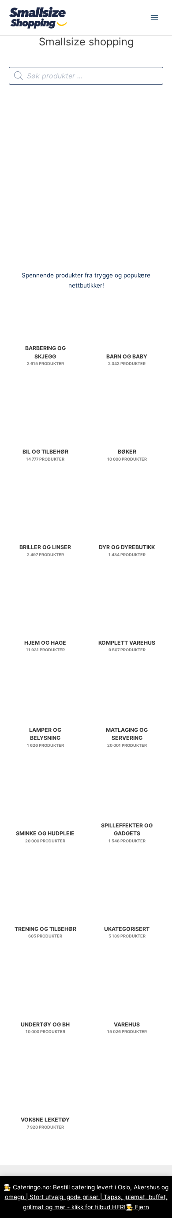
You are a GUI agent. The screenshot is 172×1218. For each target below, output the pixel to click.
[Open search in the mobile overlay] (86, 76)
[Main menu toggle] (154, 17)
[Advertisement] (86, 175)
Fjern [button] (142, 1207)
